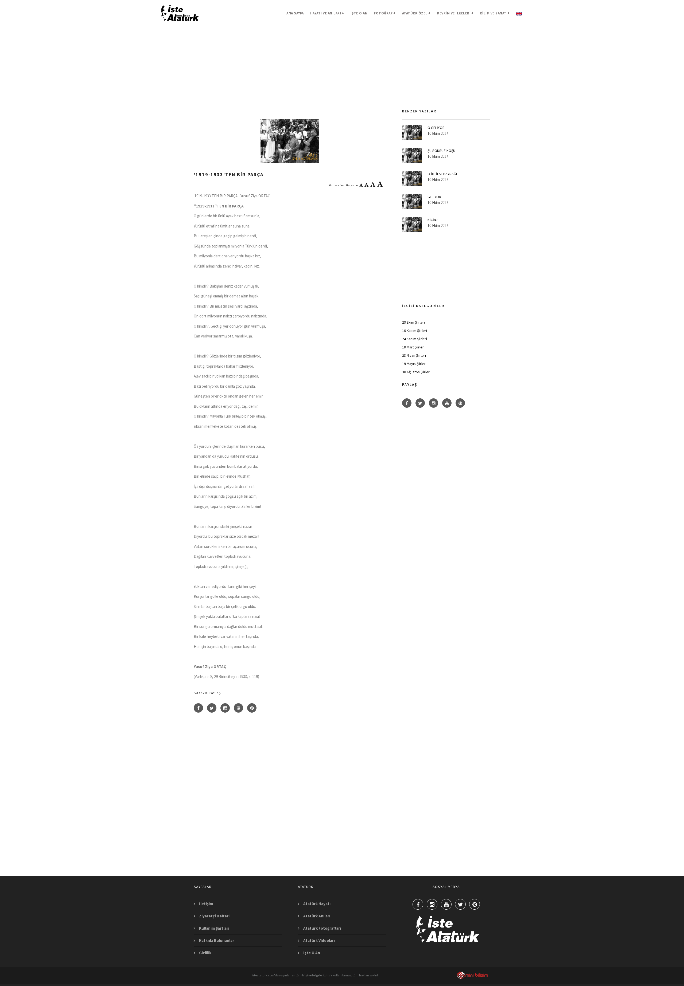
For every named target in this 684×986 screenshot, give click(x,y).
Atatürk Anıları (316, 915)
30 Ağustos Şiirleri (416, 372)
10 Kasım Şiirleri (414, 330)
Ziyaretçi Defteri (214, 915)
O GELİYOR (436, 127)
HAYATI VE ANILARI (327, 13)
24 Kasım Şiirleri (414, 338)
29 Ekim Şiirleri (413, 322)
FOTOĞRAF (385, 13)
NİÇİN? (433, 219)
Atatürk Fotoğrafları (322, 928)
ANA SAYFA (295, 13)
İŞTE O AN (359, 13)
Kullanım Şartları (214, 928)
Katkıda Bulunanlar (216, 940)
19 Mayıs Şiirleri (414, 363)
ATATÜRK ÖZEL (416, 13)
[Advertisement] (290, 73)
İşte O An (311, 952)
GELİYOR (434, 196)
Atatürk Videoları (319, 940)
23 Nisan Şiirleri (414, 355)
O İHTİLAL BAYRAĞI (442, 173)
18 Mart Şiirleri (413, 347)
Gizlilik (205, 952)
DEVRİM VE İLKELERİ (455, 13)
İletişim (206, 903)
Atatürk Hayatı (317, 903)
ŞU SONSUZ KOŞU (441, 150)
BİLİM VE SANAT (495, 13)
